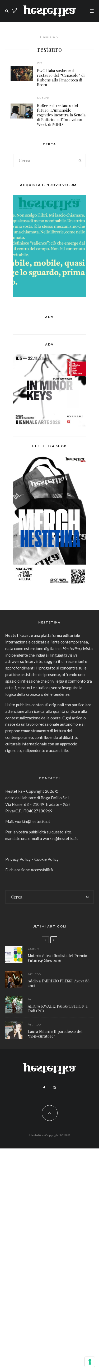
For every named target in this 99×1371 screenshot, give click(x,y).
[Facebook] (44, 1087)
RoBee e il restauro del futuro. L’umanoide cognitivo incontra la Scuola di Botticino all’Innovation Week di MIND (61, 115)
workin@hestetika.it (32, 821)
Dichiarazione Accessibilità (29, 869)
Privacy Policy (18, 859)
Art (39, 63)
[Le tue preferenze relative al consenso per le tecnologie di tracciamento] (90, 1362)
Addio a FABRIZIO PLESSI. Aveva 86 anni (58, 983)
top (38, 974)
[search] (80, 160)
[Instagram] (54, 1087)
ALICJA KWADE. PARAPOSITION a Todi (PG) (57, 1008)
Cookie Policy (46, 859)
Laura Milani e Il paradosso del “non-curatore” (55, 1033)
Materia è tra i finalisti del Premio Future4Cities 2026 (57, 958)
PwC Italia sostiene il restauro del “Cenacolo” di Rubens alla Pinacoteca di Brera (60, 77)
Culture (43, 98)
